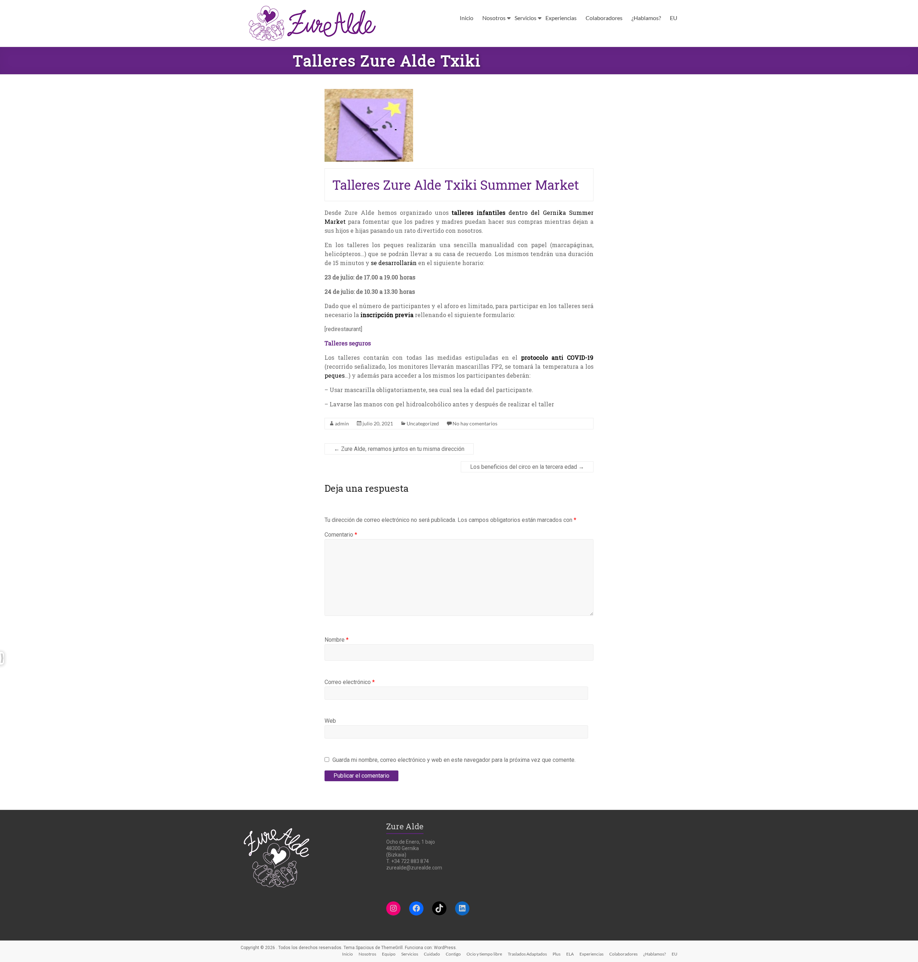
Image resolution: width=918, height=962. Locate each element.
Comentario (341, 534)
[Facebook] (416, 908)
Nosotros (494, 17)
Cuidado (432, 954)
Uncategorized (423, 423)
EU (673, 17)
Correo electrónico (350, 682)
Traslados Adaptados (527, 954)
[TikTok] (439, 908)
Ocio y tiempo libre (484, 954)
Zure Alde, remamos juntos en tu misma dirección (399, 448)
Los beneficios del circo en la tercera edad (527, 466)
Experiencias (561, 17)
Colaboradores (604, 17)
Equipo (389, 954)
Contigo (453, 954)
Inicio (466, 17)
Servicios (525, 17)
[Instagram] (393, 908)
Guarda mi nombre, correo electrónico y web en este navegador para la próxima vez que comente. (454, 759)
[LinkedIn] (462, 908)
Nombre (337, 639)
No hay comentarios (475, 423)
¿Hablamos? (646, 17)
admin (342, 423)
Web (330, 720)
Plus (556, 954)
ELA (570, 954)
